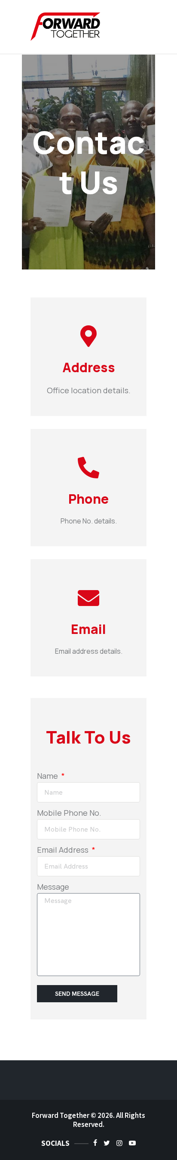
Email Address (63, 850)
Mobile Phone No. (69, 813)
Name (48, 776)
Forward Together (60, 1115)
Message (53, 886)
